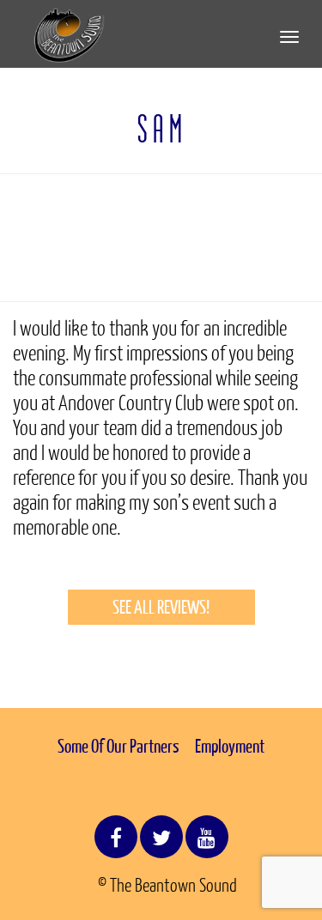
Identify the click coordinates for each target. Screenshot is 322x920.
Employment (229, 746)
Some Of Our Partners (118, 746)
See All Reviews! (161, 607)
